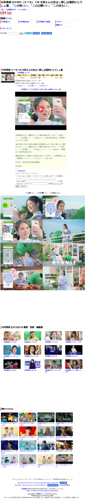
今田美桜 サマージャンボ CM (53, 371)
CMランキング (6, 28)
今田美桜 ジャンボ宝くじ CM (73, 371)
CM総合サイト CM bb (42, 494)
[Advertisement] (42, 52)
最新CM (59, 25)
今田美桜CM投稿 (44, 22)
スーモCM (22, 9)
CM (2, 9)
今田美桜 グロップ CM (31, 356)
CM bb (58, 21)
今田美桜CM (5, 22)
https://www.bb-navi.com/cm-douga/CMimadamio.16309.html (39, 483)
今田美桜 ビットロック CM (11, 357)
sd (57, 77)
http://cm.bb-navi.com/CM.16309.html (34, 485)
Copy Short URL (47, 33)
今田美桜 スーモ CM (10, 342)
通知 (61, 77)
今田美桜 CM (11, 9)
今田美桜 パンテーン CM (73, 342)
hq (56, 77)
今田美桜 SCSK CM (51, 356)
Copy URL (36, 33)
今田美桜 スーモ (23, 73)
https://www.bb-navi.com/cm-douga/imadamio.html (42, 490)
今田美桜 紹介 (24, 22)
